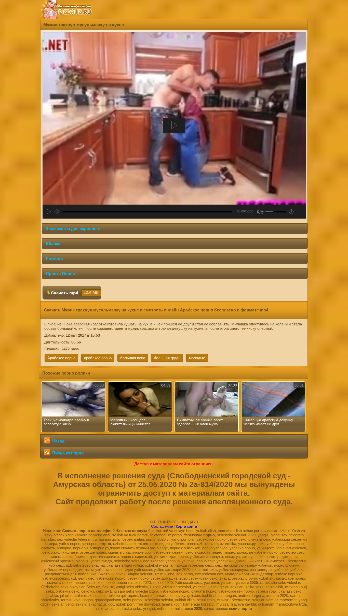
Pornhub (54, 258)
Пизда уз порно (67, 453)
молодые (197, 358)
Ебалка (53, 243)
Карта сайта (186, 526)
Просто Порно (60, 273)
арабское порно (98, 358)
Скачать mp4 (74, 292)
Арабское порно (61, 358)
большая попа (132, 358)
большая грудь (167, 358)
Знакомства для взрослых (73, 228)
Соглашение (162, 526)
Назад (57, 441)
